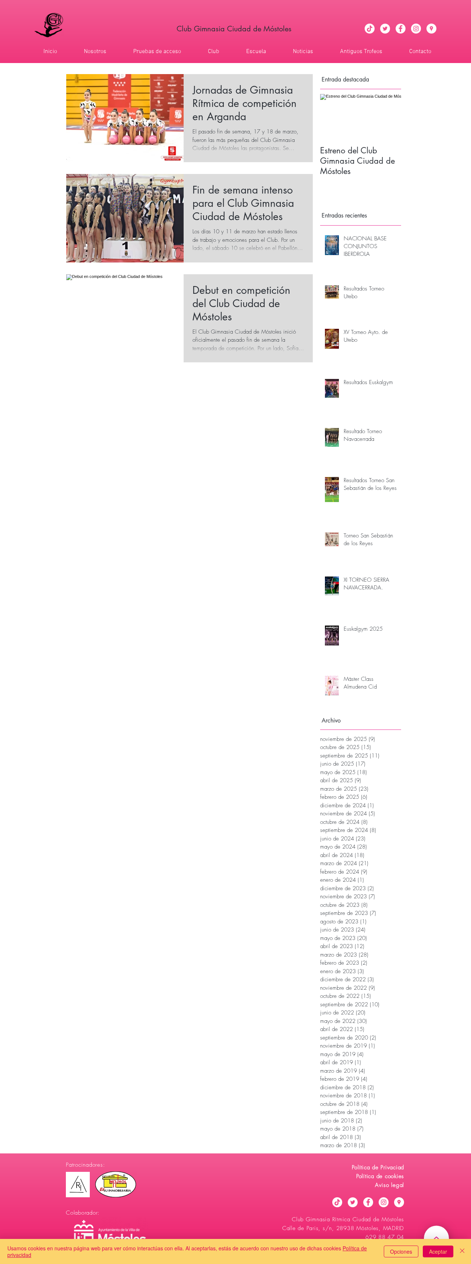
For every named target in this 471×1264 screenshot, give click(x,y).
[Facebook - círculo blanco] (401, 29)
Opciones (401, 1251)
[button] (206, 51)
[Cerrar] (462, 1251)
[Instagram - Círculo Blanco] (416, 29)
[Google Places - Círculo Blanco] (431, 29)
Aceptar (438, 1251)
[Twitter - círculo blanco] (385, 29)
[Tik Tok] (370, 29)
